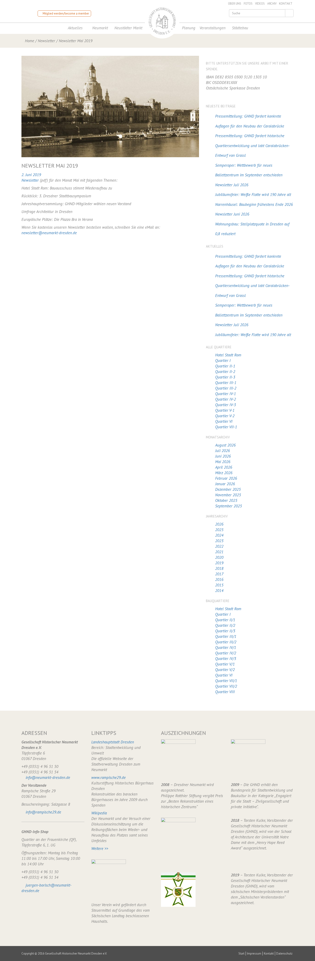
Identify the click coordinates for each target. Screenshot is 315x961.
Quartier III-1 (225, 382)
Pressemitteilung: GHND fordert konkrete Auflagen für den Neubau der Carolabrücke (249, 121)
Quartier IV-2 (225, 399)
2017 (219, 574)
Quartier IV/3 (225, 658)
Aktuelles (75, 27)
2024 (219, 535)
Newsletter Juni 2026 (232, 214)
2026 (219, 524)
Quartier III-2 (225, 388)
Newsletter (46, 40)
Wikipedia (99, 813)
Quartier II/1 (225, 619)
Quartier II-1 (225, 366)
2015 (219, 585)
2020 (219, 557)
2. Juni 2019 (31, 174)
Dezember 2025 (228, 489)
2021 (219, 551)
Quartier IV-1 (225, 393)
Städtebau (240, 27)
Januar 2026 (225, 483)
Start (241, 953)
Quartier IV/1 (225, 647)
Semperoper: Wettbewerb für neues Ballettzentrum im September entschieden (248, 170)
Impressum (254, 953)
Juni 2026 (223, 456)
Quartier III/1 (225, 636)
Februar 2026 (226, 478)
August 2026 (225, 445)
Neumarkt (100, 27)
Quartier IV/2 (225, 653)
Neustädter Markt (128, 27)
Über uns (234, 4)
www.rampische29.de (108, 777)
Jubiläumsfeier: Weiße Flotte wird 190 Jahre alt (253, 194)
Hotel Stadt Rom (228, 355)
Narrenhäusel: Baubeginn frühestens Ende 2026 (254, 204)
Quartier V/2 (225, 669)
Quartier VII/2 (226, 686)
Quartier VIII (225, 691)
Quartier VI (223, 421)
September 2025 (228, 506)
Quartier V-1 (225, 410)
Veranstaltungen (212, 27)
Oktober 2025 (226, 500)
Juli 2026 (222, 450)
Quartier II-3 (225, 377)
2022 (219, 546)
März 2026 (223, 472)
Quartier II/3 (225, 630)
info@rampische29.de (43, 812)
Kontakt (285, 4)
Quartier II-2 (225, 371)
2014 (219, 590)
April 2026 (223, 467)
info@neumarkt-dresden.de (48, 777)
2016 (219, 579)
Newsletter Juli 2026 (231, 184)
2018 (219, 568)
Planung (188, 27)
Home (29, 40)
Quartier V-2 (225, 415)
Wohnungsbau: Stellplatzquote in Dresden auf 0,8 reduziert (252, 229)
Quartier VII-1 (226, 426)
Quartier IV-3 (225, 404)
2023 (219, 540)
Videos (260, 4)
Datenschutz (284, 953)
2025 (219, 529)
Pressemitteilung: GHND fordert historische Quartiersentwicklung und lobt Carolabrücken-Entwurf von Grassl (252, 145)
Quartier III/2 (225, 642)
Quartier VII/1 (226, 680)
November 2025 (228, 494)
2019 (219, 562)
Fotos (248, 4)
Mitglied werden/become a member (65, 13)
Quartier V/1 (225, 664)
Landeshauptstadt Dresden (112, 742)
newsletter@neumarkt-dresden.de (49, 232)
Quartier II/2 (225, 625)
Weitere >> (99, 848)
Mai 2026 (222, 461)
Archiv (271, 4)
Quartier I (223, 360)
